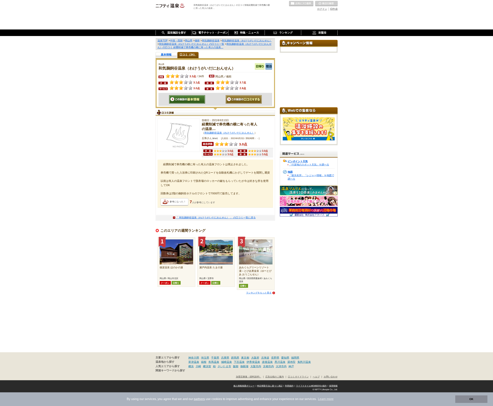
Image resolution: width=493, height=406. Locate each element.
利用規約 (289, 386)
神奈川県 (193, 357)
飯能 (235, 366)
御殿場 (244, 366)
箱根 (203, 361)
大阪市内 (255, 366)
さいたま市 (224, 366)
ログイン (322, 9)
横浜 (191, 366)
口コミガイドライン (298, 376)
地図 (290, 171)
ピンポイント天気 (298, 161)
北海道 (265, 357)
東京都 (245, 357)
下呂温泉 (239, 361)
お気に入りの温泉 (301, 3)
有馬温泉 (213, 361)
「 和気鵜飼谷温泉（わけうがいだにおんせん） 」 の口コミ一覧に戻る (216, 217)
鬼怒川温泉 (304, 361)
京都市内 (268, 366)
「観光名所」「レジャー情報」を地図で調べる (311, 177)
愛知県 (285, 357)
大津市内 (281, 366)
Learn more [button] (326, 399)
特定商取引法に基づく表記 (270, 386)
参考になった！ (178, 201)
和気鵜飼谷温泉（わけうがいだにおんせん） (229, 132)
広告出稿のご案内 (274, 376)
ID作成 (334, 9)
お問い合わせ (331, 376)
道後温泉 (267, 361)
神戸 (291, 366)
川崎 (198, 366)
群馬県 (235, 357)
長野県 (275, 357)
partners (199, 399)
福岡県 (295, 357)
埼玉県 (205, 357)
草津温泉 (193, 361)
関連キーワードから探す (170, 370)
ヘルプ (316, 376)
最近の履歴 (326, 3)
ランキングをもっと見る (259, 292)
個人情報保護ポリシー (244, 386)
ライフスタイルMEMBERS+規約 (311, 386)
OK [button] (471, 399)
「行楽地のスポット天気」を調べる (309, 164)
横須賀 (207, 366)
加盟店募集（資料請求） (248, 376)
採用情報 (333, 386)
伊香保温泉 (253, 361)
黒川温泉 (280, 361)
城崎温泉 (226, 361)
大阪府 (255, 357)
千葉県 (215, 357)
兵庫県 (225, 357)
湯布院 (291, 361)
